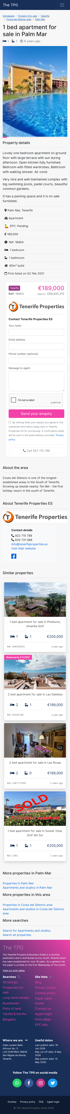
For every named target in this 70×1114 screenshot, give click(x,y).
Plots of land (12, 1008)
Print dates (43, 1019)
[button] (7, 91)
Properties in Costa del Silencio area (27, 905)
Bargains (9, 1019)
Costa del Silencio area (18, 19)
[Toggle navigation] (62, 5)
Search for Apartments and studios (26, 930)
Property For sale (27, 16)
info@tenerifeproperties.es (29, 544)
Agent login (43, 1014)
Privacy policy (45, 987)
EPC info (41, 1025)
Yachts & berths (14, 1014)
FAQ (41, 1101)
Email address (17, 339)
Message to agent (19, 368)
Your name (15, 325)
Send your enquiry (36, 414)
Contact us (43, 1008)
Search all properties (17, 935)
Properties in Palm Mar (18, 883)
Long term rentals (16, 998)
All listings (10, 982)
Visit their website (23, 548)
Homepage (8, 16)
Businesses (11, 1003)
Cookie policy (45, 993)
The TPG (10, 5)
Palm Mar (40, 19)
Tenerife (45, 16)
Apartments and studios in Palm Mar (27, 887)
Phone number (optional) (23, 353)
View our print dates (14, 970)
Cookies (12, 1101)
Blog (38, 982)
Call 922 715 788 (38, 450)
